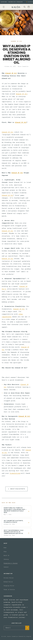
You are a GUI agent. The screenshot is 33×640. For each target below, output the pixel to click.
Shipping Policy (9, 585)
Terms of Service (9, 589)
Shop (5, 551)
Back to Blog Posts (17, 488)
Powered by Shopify (25, 636)
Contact (6, 567)
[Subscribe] (27, 628)
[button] (4, 7)
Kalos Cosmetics (12, 636)
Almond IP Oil (11, 73)
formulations (15, 473)
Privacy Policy (8, 578)
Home (5, 547)
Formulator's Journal (11, 563)
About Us (6, 555)
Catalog (6, 559)
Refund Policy (8, 582)
